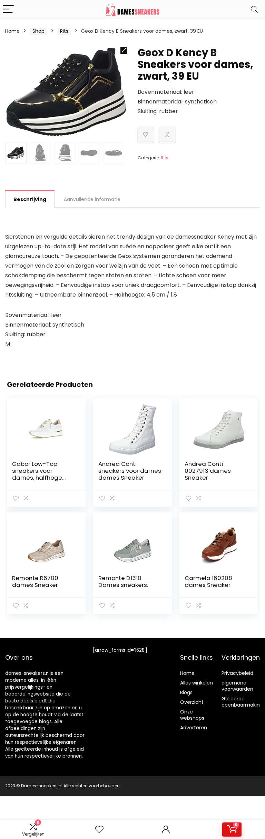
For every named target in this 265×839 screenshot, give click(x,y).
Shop (38, 31)
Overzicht (192, 702)
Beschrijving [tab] (29, 199)
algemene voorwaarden (237, 685)
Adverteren (193, 727)
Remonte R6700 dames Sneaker (35, 581)
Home (12, 31)
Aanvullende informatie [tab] (92, 199)
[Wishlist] (99, 829)
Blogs (186, 692)
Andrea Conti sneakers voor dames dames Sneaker (129, 471)
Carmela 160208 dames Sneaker (208, 581)
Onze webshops (192, 714)
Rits (64, 31)
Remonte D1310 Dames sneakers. (123, 581)
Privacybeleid (237, 673)
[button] (123, 50)
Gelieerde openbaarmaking (242, 701)
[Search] (254, 9)
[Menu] (8, 9)
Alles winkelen (196, 682)
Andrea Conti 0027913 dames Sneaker (208, 471)
